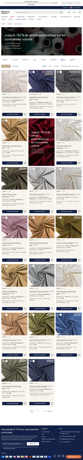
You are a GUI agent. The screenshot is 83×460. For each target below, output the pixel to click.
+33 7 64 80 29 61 (65, 441)
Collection (9, 24)
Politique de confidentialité (9, 448)
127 (45, 411)
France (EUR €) (76, 7)
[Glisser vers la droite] (6, 72)
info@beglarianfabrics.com (68, 439)
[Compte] (69, 12)
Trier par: (56, 66)
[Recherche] (61, 12)
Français (65, 7)
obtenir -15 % (73, 457)
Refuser (78, 3)
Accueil (3, 24)
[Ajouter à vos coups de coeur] (25, 114)
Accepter (71, 3)
